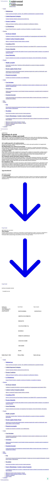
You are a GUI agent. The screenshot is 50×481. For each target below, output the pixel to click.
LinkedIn (4, 314)
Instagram (4, 313)
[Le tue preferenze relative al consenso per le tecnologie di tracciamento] (47, 478)
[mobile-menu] (1, 130)
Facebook (4, 315)
